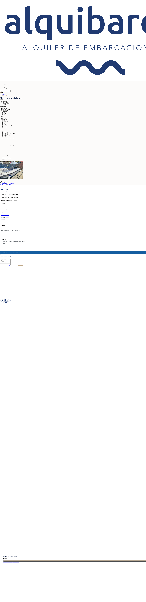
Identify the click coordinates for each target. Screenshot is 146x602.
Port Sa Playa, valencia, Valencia (6, 183)
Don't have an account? (7, 562)
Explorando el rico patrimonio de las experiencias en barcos (12, 232)
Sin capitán (9, 184)
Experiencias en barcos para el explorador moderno (10, 228)
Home (3, 94)
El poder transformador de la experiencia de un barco (10, 230)
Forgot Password (15, 562)
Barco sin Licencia (3, 182)
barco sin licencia (3, 184)
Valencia (13, 183)
